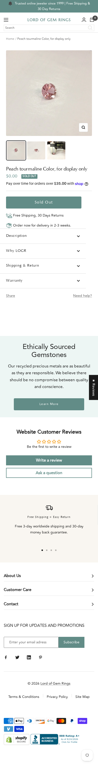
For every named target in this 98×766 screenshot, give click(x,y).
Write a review (49, 460)
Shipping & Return (22, 266)
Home (10, 39)
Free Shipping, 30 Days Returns (38, 215)
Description (16, 236)
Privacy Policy (57, 696)
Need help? (82, 295)
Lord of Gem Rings (55, 683)
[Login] (84, 20)
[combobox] (49, 28)
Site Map (82, 696)
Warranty (14, 281)
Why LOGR (16, 251)
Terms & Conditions (23, 696)
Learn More (49, 404)
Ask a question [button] (49, 473)
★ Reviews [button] (93, 387)
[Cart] (92, 20)
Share (10, 295)
